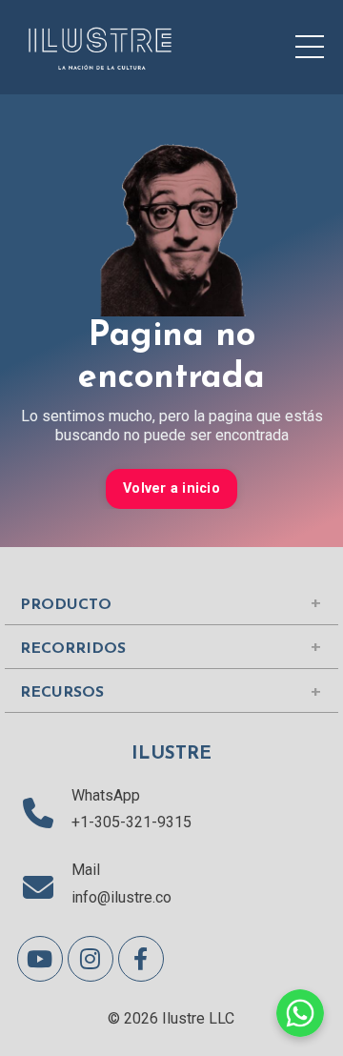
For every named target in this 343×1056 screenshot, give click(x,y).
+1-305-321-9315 (131, 822)
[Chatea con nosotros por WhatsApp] (300, 1013)
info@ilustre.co (121, 897)
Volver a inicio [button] (171, 488)
